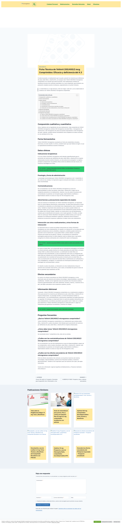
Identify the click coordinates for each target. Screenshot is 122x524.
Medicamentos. (65, 4)
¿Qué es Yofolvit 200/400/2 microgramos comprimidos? (53, 114)
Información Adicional (45, 111)
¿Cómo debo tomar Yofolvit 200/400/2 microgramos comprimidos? (56, 115)
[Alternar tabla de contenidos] (76, 95)
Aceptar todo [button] (97, 521)
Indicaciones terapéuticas (47, 101)
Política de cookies (55, 522)
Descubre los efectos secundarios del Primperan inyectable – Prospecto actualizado (83, 451)
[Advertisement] (61, 17)
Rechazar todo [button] (117, 521)
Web (72, 497)
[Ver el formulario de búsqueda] (34, 4)
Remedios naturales (78, 4)
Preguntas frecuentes (45, 112)
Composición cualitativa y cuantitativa (48, 97)
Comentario (39, 480)
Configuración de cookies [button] (107, 521)
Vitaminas (96, 4)
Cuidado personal (52, 4)
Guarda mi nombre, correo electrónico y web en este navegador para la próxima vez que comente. (60, 501)
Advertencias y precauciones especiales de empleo (52, 106)
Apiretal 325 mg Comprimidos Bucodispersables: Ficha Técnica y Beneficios (83, 414)
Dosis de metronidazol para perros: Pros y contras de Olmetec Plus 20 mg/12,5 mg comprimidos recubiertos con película (61, 416)
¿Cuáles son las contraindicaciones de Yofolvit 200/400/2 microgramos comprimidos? (59, 117)
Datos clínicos (43, 100)
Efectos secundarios (44, 109)
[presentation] (38, 399)
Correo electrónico (59, 497)
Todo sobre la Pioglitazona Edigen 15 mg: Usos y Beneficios (38, 412)
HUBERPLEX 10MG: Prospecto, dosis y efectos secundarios (74, 379)
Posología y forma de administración (49, 103)
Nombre (38, 497)
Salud (89, 4)
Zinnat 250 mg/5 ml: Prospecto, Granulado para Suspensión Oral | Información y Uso (47, 379)
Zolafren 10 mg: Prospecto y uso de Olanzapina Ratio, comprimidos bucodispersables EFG (61, 452)
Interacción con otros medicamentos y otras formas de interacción (55, 107)
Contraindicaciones (46, 104)
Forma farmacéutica (44, 98)
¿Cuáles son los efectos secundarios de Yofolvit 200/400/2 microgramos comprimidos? (60, 118)
